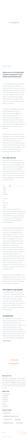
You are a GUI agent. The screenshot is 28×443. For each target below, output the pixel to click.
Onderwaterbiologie (8, 423)
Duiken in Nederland (14, 37)
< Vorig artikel (14, 360)
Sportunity (8, 437)
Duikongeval (5, 399)
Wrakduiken (18, 419)
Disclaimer (4, 404)
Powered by (3, 432)
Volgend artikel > (14, 363)
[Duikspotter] (9, 4)
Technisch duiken (7, 419)
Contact (4, 403)
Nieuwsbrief (5, 397)
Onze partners (5, 401)
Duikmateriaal (6, 413)
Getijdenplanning (6, 394)
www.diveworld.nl (7, 340)
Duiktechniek (19, 423)
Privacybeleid (5, 406)
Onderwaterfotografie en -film (11, 416)
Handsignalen (5, 395)
